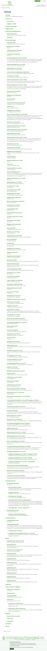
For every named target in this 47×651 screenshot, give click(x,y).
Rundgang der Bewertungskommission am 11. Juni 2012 (21, 533)
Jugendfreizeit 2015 (11, 558)
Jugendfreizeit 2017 (11, 544)
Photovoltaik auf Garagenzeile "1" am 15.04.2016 (18, 396)
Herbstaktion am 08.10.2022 (13, 220)
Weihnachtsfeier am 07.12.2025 (14, 68)
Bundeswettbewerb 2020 (13, 483)
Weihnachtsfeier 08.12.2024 (13, 133)
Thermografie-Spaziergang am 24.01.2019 (17, 322)
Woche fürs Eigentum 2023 (13, 172)
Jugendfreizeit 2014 (11, 567)
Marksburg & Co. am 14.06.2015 (14, 419)
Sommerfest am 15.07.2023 (13, 205)
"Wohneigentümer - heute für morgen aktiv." (19, 507)
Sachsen (16, 639)
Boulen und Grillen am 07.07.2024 (15, 160)
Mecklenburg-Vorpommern (14, 638)
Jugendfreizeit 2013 (11, 576)
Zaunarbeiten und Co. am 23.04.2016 (15, 392)
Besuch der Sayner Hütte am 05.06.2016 (16, 388)
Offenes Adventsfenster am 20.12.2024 (16, 126)
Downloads (8, 584)
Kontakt (8, 626)
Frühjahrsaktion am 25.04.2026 (14, 50)
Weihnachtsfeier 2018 (12, 326)
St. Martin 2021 (10, 243)
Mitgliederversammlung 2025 (14, 95)
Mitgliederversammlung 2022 (14, 224)
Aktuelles (8, 613)
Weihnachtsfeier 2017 (12, 345)
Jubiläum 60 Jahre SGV (12, 428)
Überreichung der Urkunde (14, 487)
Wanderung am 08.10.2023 (13, 193)
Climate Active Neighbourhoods (13, 31)
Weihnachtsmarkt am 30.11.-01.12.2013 (16, 432)
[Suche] (41, 1)
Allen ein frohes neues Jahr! (13, 616)
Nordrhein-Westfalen (29, 638)
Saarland (41, 638)
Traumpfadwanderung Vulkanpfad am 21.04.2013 (19, 446)
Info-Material (10, 599)
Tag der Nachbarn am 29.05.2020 (15, 280)
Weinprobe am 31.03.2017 (13, 381)
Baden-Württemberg (16, 637)
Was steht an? (10, 106)
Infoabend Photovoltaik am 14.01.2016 (16, 406)
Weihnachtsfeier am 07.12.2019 (14, 288)
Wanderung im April (12, 260)
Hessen (7, 638)
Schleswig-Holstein (27, 639)
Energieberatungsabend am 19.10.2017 (16, 363)
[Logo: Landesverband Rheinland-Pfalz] (11, 3)
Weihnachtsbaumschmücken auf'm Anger (17, 129)
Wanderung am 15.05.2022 (13, 231)
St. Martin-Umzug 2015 (12, 410)
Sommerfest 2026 (11, 42)
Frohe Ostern (10, 618)
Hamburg (41, 637)
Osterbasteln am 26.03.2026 (13, 54)
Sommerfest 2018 (11, 337)
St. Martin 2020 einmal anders (14, 269)
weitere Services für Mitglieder (13, 587)
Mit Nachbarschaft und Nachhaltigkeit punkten (19, 500)
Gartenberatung (11, 593)
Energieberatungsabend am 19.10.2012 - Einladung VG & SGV (22, 454)
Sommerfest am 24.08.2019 (13, 302)
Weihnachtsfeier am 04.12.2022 (14, 212)
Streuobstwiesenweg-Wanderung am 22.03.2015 (18, 423)
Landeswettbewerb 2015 (13, 520)
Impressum (8, 623)
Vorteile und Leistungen (11, 26)
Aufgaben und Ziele (11, 23)
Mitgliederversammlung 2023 (14, 197)
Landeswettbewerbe (10, 518)
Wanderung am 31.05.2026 (13, 46)
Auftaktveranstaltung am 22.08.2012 (15, 470)
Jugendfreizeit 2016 (11, 553)
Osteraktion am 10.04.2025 (13, 122)
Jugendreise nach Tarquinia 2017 (14, 549)
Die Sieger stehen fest (13, 492)
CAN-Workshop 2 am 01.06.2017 (14, 377)
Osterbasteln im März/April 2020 (14, 284)
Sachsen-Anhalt (21, 639)
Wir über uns (9, 18)
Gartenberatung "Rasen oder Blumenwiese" (17, 465)
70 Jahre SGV (10, 164)
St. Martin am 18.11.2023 (13, 186)
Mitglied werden (9, 28)
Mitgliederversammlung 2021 (14, 256)
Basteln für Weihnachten (13, 263)
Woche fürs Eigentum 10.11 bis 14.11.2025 (17, 84)
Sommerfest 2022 (11, 228)
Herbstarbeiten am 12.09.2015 (14, 415)
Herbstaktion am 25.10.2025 (13, 91)
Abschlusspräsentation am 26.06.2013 (16, 436)
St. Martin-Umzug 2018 (12, 330)
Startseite (3, 7)
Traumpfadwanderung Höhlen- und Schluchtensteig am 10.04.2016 (23, 400)
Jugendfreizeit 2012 (11, 580)
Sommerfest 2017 (11, 373)
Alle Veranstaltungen (11, 40)
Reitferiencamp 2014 (12, 562)
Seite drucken (8, 631)
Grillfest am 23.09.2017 (12, 367)
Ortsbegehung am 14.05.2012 (15, 530)
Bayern (21, 637)
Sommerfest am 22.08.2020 (13, 276)
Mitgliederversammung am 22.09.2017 (16, 371)
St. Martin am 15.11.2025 (13, 76)
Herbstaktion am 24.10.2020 (13, 272)
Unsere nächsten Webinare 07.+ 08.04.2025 (17, 114)
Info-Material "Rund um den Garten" (17, 608)
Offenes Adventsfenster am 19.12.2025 (16, 64)
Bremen (38, 637)
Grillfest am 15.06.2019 (12, 305)
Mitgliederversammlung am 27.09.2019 (16, 299)
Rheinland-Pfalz (37, 638)
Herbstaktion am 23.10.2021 (13, 248)
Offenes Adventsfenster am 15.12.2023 (16, 178)
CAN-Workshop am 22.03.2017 (14, 385)
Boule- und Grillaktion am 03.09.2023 (15, 201)
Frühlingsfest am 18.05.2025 (13, 110)
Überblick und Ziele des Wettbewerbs (17, 514)
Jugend (7, 538)
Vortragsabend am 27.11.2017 (14, 355)
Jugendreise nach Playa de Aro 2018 (15, 541)
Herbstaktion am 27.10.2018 (13, 334)
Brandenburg (33, 637)
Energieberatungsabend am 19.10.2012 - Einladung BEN (21, 461)
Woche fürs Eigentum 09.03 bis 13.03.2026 (17, 58)
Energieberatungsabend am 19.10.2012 (16, 451)
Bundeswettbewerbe (10, 481)
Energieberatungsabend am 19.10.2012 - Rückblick (20, 457)
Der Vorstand (10, 21)
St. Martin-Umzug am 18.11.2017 (14, 350)
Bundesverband (9, 637)
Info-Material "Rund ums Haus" (15, 603)
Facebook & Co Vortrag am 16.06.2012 (16, 475)
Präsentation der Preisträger (15, 496)
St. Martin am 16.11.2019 (13, 291)
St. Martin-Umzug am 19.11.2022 (14, 216)
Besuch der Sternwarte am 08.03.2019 (16, 318)
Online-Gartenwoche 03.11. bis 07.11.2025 (17, 79)
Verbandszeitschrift (11, 595)
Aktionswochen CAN (12, 34)
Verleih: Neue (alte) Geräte (13, 589)
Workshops (9, 37)
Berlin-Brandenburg (27, 637)
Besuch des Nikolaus (12, 239)
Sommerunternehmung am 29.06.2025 (16, 102)
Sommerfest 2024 (11, 156)
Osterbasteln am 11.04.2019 (13, 314)
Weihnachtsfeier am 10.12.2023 (14, 182)
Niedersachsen (22, 638)
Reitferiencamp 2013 (12, 573)
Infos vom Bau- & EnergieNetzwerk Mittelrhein (18, 72)
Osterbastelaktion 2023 (12, 209)
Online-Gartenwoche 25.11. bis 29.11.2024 (17, 137)
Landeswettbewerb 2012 (13, 524)
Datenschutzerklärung (29, 647)
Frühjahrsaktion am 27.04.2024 (14, 168)
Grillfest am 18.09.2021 (12, 252)
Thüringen (33, 639)
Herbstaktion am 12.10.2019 (13, 295)
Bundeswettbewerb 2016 (13, 510)
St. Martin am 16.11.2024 (13, 143)
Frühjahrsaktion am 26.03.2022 (14, 235)
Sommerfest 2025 (11, 99)
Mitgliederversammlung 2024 (14, 151)
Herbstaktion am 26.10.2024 (13, 147)
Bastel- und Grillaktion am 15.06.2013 (16, 441)
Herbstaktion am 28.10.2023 (13, 189)
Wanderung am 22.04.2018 (13, 341)
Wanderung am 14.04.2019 (13, 309)
